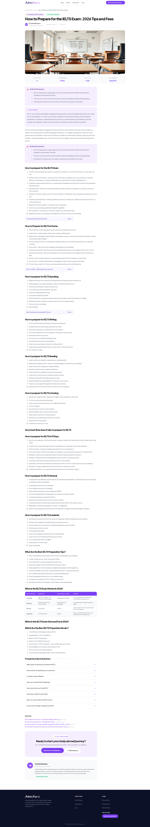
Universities (75, 2)
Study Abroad (29, 10)
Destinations (78, 804)
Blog (62, 2)
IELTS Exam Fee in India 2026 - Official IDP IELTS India (39, 722)
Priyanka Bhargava (35, 23)
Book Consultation (110, 816)
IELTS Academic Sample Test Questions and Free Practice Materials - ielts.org (46, 727)
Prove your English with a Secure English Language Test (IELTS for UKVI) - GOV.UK (47, 724)
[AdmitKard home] (32, 2)
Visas (83, 2)
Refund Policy (106, 808)
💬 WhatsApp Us (72, 750)
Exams (68, 2)
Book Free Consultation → (115, 2)
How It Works (79, 800)
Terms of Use (105, 800)
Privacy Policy (106, 804)
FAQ (76, 808)
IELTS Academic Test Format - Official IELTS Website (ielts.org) (42, 719)
